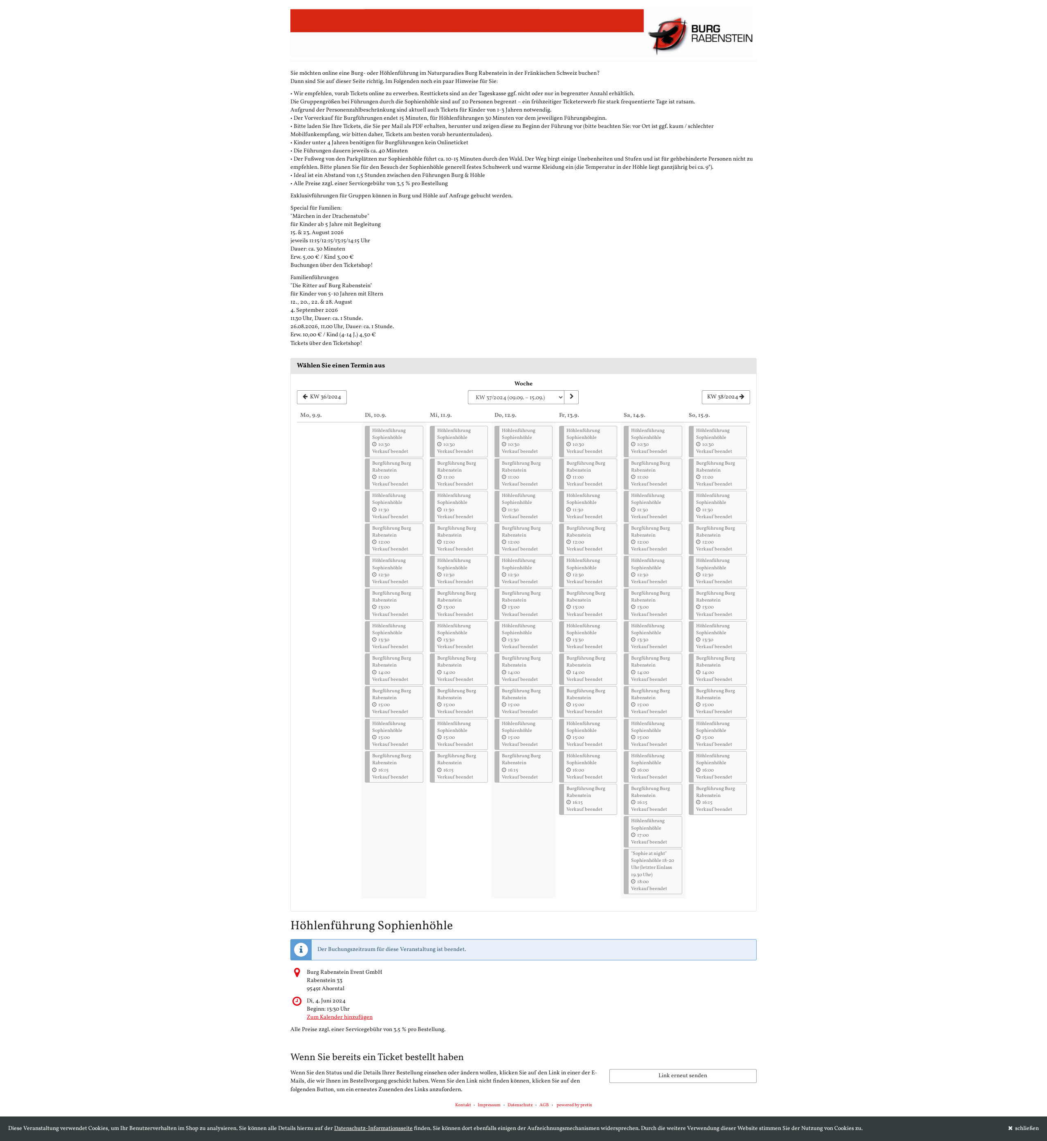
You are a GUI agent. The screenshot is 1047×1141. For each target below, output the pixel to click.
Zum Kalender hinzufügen (340, 1017)
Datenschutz (520, 1105)
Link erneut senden (682, 1076)
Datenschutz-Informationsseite (373, 1128)
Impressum (489, 1105)
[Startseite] (523, 32)
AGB (544, 1105)
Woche (523, 384)
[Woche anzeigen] (571, 397)
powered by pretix (574, 1105)
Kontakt (463, 1105)
